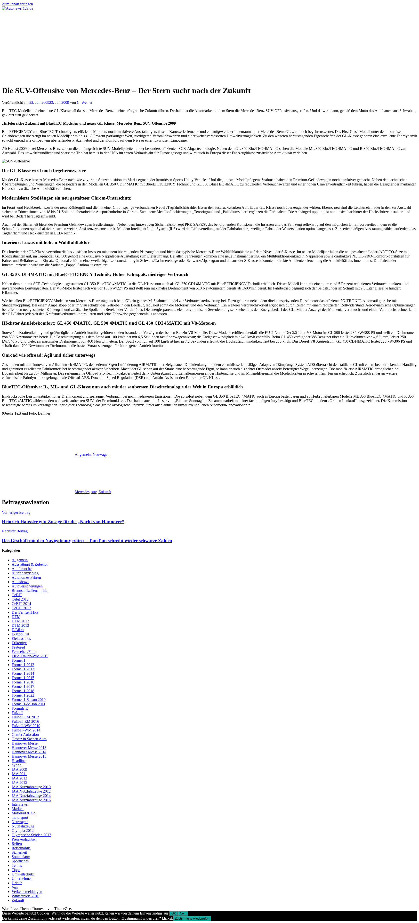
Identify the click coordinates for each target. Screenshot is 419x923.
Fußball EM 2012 (25, 717)
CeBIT (17, 595)
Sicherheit (19, 852)
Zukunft (104, 492)
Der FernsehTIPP (25, 612)
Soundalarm (21, 857)
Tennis (17, 865)
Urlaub (17, 883)
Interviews (20, 804)
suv (94, 492)
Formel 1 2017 (23, 686)
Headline (18, 761)
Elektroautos (21, 638)
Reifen (17, 844)
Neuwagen (101, 454)
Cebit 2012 (20, 599)
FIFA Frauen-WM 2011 (30, 656)
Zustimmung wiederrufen (192, 918)
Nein (183, 913)
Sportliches (20, 861)
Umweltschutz (23, 874)
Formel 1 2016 (23, 682)
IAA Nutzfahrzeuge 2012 (31, 791)
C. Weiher (84, 102)
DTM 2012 (20, 621)
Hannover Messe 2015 (29, 756)
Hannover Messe (25, 743)
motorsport (20, 817)
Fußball (17, 713)
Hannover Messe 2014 (29, 752)
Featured (18, 647)
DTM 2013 (20, 625)
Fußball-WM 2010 (26, 726)
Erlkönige (19, 643)
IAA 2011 (19, 774)
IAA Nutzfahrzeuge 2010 (31, 787)
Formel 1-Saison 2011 (28, 704)
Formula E (20, 708)
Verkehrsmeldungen (27, 892)
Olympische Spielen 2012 (31, 835)
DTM (16, 617)
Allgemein (83, 454)
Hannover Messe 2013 (29, 748)
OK (173, 913)
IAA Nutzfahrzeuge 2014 (31, 796)
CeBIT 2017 (21, 608)
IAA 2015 (19, 782)
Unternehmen (22, 878)
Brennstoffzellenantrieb (29, 590)
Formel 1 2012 (23, 665)
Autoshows (20, 582)
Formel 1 (18, 660)
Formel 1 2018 (23, 691)
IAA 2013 (19, 778)
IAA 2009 (19, 769)
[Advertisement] (209, 47)
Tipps (16, 870)
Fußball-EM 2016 (25, 721)
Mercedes (82, 492)
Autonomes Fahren (26, 577)
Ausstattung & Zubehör (30, 564)
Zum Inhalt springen (17, 4)
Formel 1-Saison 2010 (29, 700)
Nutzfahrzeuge (23, 826)
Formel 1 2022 (23, 695)
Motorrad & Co (23, 813)
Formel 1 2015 (23, 678)
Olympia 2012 (23, 830)
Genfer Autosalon (25, 734)
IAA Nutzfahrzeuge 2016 (31, 800)
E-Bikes (18, 630)
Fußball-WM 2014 (26, 730)
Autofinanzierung (25, 573)
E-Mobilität (20, 634)
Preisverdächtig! (24, 839)
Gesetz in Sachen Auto (29, 739)
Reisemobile (21, 848)
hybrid (17, 765)
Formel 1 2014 (23, 673)
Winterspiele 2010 (25, 896)
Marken (18, 809)
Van (15, 887)
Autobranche (22, 569)
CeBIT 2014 (21, 604)
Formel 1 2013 (23, 669)
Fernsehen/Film (23, 652)
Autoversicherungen (27, 586)
